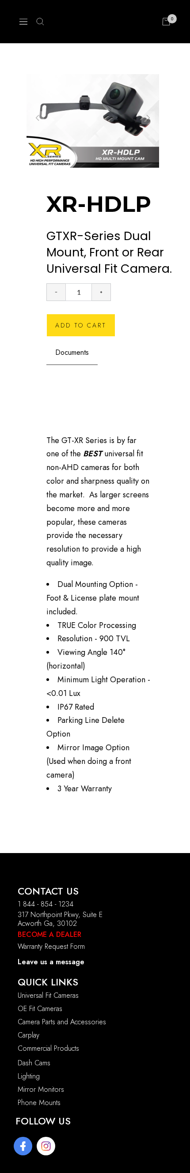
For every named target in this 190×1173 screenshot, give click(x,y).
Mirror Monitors (41, 1089)
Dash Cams (34, 1063)
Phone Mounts (39, 1103)
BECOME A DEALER (49, 934)
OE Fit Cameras (40, 1009)
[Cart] (166, 22)
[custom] (23, 1146)
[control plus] (101, 292)
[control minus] (55, 292)
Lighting (29, 1076)
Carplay (28, 1035)
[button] (148, 117)
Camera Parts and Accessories (62, 1022)
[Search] (40, 22)
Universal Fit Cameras (48, 995)
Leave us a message (51, 962)
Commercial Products (48, 1048)
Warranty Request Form (51, 946)
